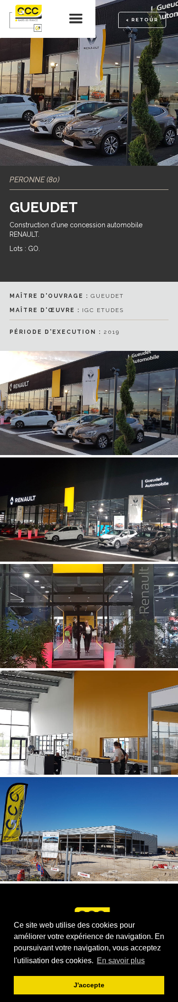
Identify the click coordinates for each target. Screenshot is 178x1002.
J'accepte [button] (89, 985)
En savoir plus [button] (121, 961)
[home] (28, 19)
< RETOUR (142, 19)
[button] (76, 19)
